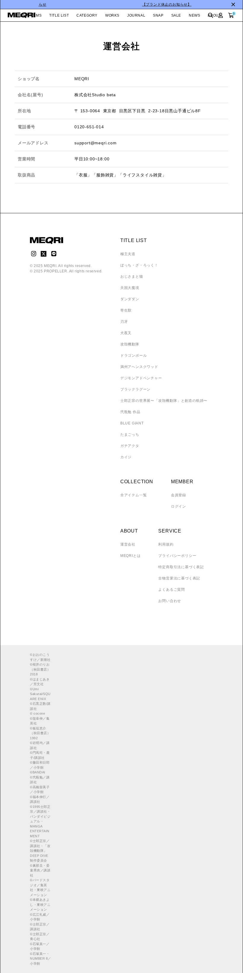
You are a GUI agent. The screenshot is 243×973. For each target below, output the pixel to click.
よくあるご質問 (171, 589)
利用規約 (165, 544)
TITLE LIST (59, 15)
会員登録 (178, 495)
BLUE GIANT (132, 423)
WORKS (112, 15)
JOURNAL (136, 15)
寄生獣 (126, 310)
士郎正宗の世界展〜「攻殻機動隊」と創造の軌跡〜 (163, 401)
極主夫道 (127, 254)
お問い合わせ (169, 601)
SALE (176, 15)
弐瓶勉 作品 (130, 412)
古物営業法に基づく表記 (179, 578)
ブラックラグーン (135, 389)
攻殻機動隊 (129, 344)
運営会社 (127, 544)
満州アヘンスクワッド (139, 367)
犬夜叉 (126, 333)
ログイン (178, 506)
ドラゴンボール (133, 355)
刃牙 (124, 322)
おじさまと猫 (131, 276)
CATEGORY (86, 15)
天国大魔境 (129, 288)
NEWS (194, 15)
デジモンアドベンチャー (141, 378)
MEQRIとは (130, 556)
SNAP (158, 15)
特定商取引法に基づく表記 (181, 567)
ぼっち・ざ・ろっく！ (139, 265)
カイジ (126, 457)
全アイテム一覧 (133, 495)
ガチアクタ (129, 446)
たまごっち (129, 434)
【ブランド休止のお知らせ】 (121, 4)
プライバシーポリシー (177, 556)
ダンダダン (129, 299)
